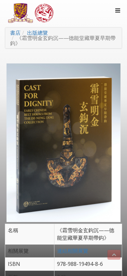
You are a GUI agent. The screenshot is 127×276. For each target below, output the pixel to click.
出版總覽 (37, 32)
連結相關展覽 (72, 250)
